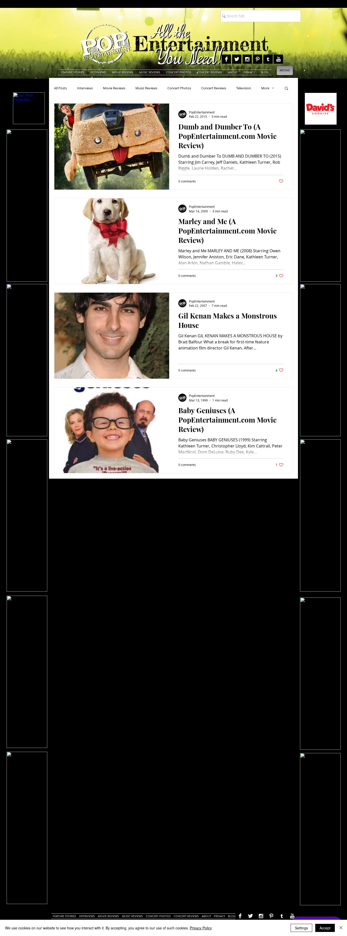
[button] (286, 88)
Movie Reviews (114, 88)
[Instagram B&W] (247, 59)
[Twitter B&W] (236, 59)
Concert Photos (179, 88)
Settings (301, 927)
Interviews (85, 88)
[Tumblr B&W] (268, 59)
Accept (325, 927)
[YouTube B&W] (278, 59)
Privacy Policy (201, 927)
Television (243, 88)
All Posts (60, 88)
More (265, 88)
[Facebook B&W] (226, 59)
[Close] (341, 928)
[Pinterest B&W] (257, 59)
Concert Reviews (213, 88)
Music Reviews (146, 88)
